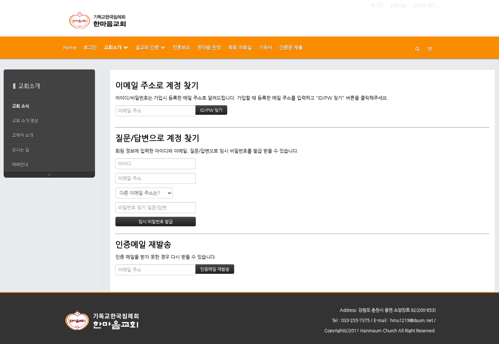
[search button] (417, 47)
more (49, 175)
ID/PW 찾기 (425, 5)
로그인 (377, 5)
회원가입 (398, 5)
